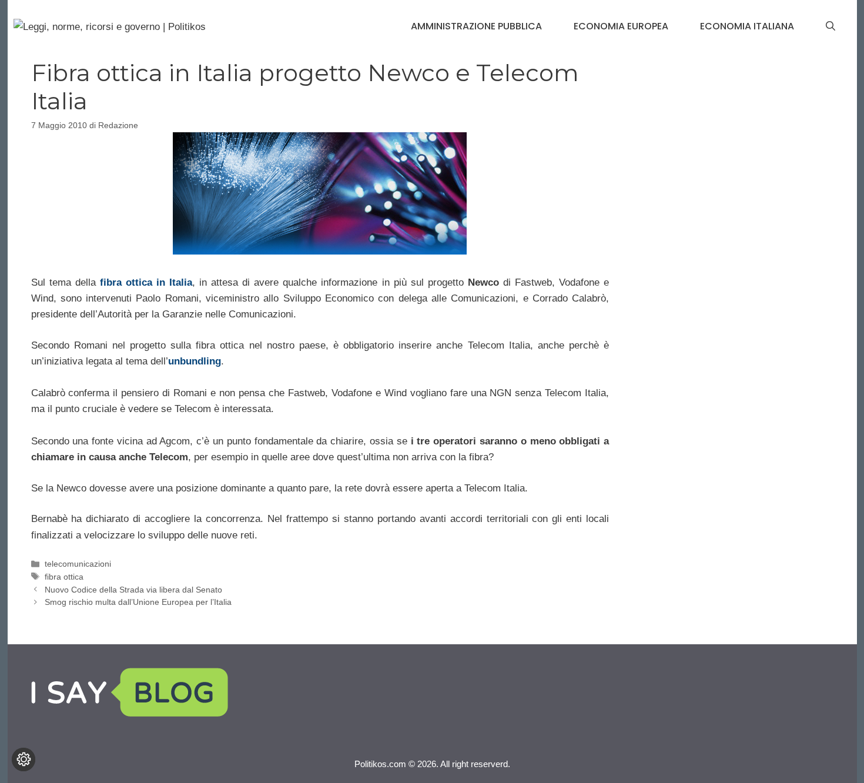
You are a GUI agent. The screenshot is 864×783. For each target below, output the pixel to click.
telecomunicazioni (78, 563)
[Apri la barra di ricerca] (830, 26)
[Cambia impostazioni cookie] (23, 759)
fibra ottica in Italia (146, 282)
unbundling (194, 361)
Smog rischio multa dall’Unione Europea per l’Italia (138, 602)
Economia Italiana (747, 26)
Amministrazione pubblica (476, 26)
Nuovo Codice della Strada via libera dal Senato (133, 589)
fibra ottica (64, 576)
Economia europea (621, 26)
